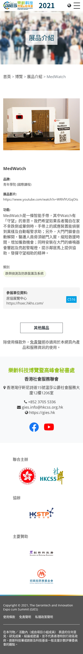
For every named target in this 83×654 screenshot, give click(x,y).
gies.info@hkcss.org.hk (42, 407)
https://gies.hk (42, 412)
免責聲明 (25, 617)
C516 (71, 299)
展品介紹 (34, 76)
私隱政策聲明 (44, 617)
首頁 (7, 76)
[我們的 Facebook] (34, 427)
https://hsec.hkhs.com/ (24, 303)
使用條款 (9, 617)
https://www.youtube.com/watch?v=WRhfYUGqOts (40, 199)
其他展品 (41, 327)
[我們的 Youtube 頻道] (49, 427)
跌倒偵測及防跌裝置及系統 (24, 273)
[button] (76, 89)
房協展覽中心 (16, 298)
